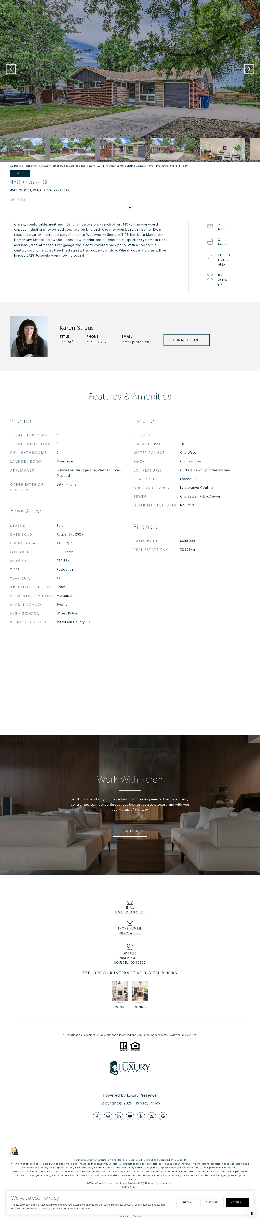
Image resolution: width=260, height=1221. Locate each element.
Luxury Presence (142, 1095)
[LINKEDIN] (119, 1116)
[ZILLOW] (152, 1116)
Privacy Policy (148, 1103)
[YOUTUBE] (130, 1116)
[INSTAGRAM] (108, 1116)
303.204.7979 (98, 342)
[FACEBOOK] (97, 1116)
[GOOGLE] (163, 1116)
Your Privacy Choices (130, 1216)
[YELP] (141, 1116)
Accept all (237, 1202)
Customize (212, 1202)
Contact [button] (130, 830)
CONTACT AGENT (186, 340)
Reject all (187, 1202)
